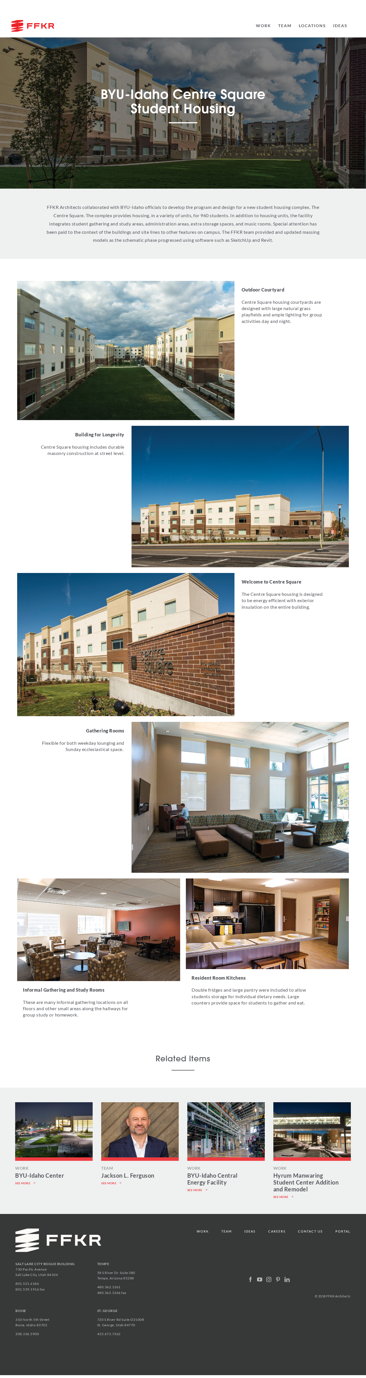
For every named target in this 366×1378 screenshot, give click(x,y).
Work (203, 1231)
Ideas (250, 1231)
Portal (343, 1231)
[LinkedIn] (287, 1279)
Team (226, 1231)
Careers (277, 1231)
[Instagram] (269, 1279)
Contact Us (310, 1231)
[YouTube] (259, 1279)
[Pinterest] (278, 1279)
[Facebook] (250, 1279)
